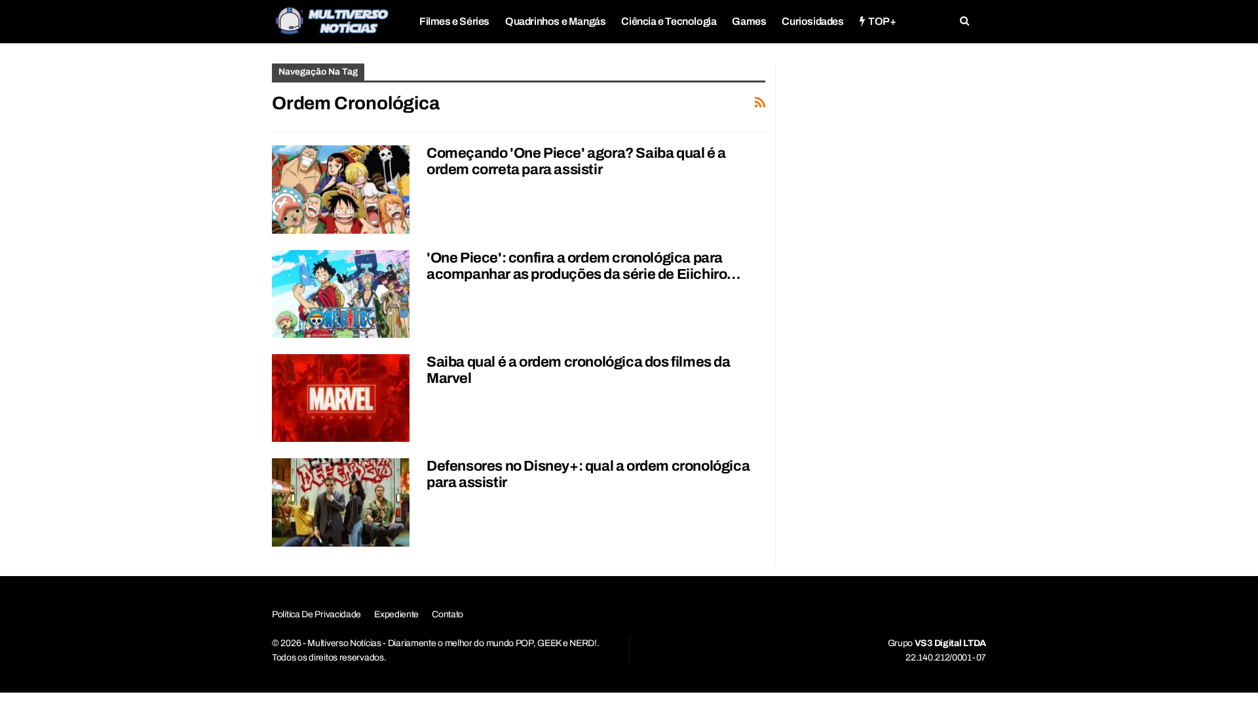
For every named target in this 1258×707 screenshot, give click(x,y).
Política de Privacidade (316, 614)
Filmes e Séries (454, 21)
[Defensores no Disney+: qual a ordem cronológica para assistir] (341, 502)
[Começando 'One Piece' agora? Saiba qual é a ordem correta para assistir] (341, 189)
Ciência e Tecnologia (668, 21)
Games (749, 21)
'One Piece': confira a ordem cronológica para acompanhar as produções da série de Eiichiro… (583, 266)
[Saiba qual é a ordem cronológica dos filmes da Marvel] (341, 398)
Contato (447, 614)
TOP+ (882, 21)
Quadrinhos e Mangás (555, 21)
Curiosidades (812, 21)
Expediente (396, 614)
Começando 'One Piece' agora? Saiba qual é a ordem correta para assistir (576, 161)
